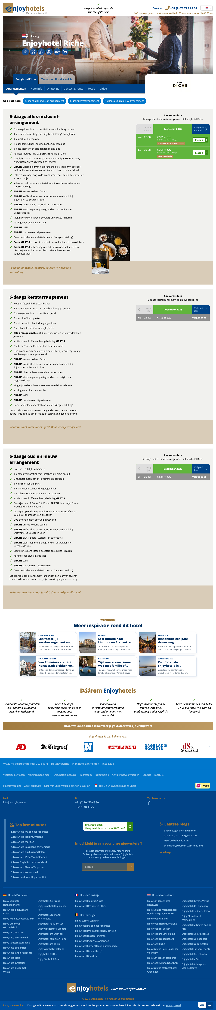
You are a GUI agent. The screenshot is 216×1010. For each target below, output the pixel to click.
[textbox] (206, 8)
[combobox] (206, 8)
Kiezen (199, 140)
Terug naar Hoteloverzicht (57, 79)
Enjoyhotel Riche (26, 79)
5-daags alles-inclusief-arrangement (44, 100)
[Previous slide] (9, 50)
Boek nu (175, 8)
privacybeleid (173, 1005)
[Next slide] (206, 50)
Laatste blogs (176, 824)
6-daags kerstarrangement (84, 100)
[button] (201, 129)
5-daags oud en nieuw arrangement (124, 100)
